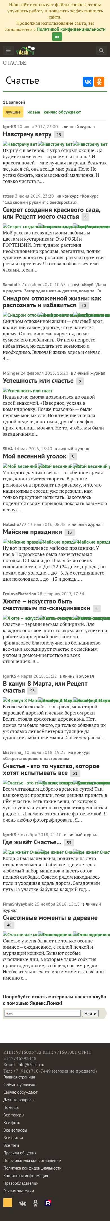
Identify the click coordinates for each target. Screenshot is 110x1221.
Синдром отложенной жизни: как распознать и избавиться (52, 301)
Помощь (11, 1107)
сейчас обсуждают (62, 112)
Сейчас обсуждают (20, 1092)
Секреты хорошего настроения (36, 758)
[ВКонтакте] (88, 82)
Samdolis (12, 284)
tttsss (8, 196)
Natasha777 (15, 524)
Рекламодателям (18, 1190)
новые (33, 112)
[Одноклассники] (99, 82)
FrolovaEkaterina (19, 593)
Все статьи (13, 1137)
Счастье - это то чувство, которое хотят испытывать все (51, 769)
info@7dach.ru (30, 1064)
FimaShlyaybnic (18, 904)
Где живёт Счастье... (32, 842)
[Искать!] (101, 50)
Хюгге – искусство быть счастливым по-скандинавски (46, 604)
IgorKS (9, 126)
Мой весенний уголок (34, 456)
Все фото (11, 1122)
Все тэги (11, 1145)
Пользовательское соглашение (32, 1160)
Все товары (13, 1115)
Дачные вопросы (18, 1099)
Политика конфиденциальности (32, 1168)
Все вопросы (15, 1130)
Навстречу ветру (27, 134)
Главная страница (19, 1077)
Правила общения (19, 1153)
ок (57, 36)
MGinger (11, 373)
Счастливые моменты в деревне (50, 917)
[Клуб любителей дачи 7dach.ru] (25, 50)
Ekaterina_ (13, 752)
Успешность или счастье (38, 380)
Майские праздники (32, 531)
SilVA (8, 448)
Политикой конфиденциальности (71, 29)
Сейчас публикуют (20, 1084)
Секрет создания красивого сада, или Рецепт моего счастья (51, 213)
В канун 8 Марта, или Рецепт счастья (45, 687)
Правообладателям (21, 1183)
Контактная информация (25, 1175)
